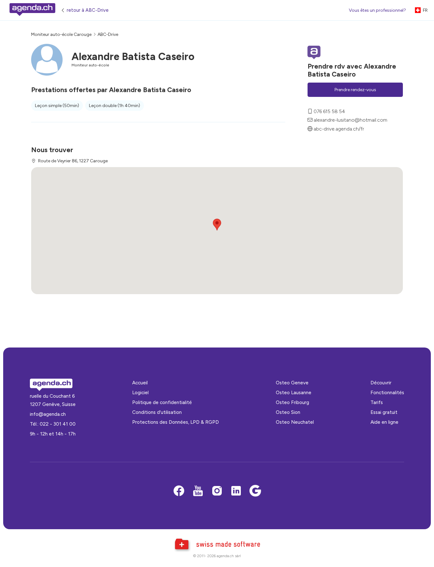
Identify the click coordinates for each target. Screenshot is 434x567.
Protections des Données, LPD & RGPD (175, 422)
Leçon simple (57, 105)
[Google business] (255, 491)
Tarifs (376, 402)
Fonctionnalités (387, 392)
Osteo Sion (288, 412)
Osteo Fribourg (292, 402)
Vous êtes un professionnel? (377, 10)
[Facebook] (179, 491)
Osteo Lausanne (293, 392)
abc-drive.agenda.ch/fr (339, 129)
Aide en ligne (384, 422)
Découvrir (380, 383)
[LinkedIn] (236, 491)
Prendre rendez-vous (355, 89)
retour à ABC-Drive (88, 10)
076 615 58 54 (329, 111)
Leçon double (114, 105)
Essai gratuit (383, 412)
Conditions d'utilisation (157, 412)
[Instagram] (217, 491)
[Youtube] (198, 491)
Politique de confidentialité (162, 402)
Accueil (140, 383)
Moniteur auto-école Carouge (61, 34)
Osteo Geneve (292, 383)
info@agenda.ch (48, 414)
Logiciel (140, 392)
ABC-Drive (108, 34)
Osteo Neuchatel (295, 422)
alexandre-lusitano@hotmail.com (350, 120)
